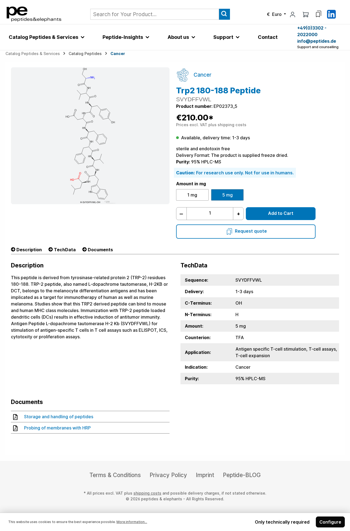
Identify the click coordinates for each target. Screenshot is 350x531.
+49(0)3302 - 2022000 (311, 31)
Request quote (251, 231)
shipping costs (147, 493)
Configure (330, 522)
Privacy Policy (168, 475)
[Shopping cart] (305, 14)
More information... (131, 522)
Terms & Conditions (115, 475)
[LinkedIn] (331, 13)
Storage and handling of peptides (58, 416)
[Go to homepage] (34, 13)
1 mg (192, 195)
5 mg (227, 195)
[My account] (292, 14)
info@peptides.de (316, 41)
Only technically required (282, 522)
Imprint (205, 475)
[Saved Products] (318, 14)
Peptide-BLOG (242, 475)
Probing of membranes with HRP (57, 428)
